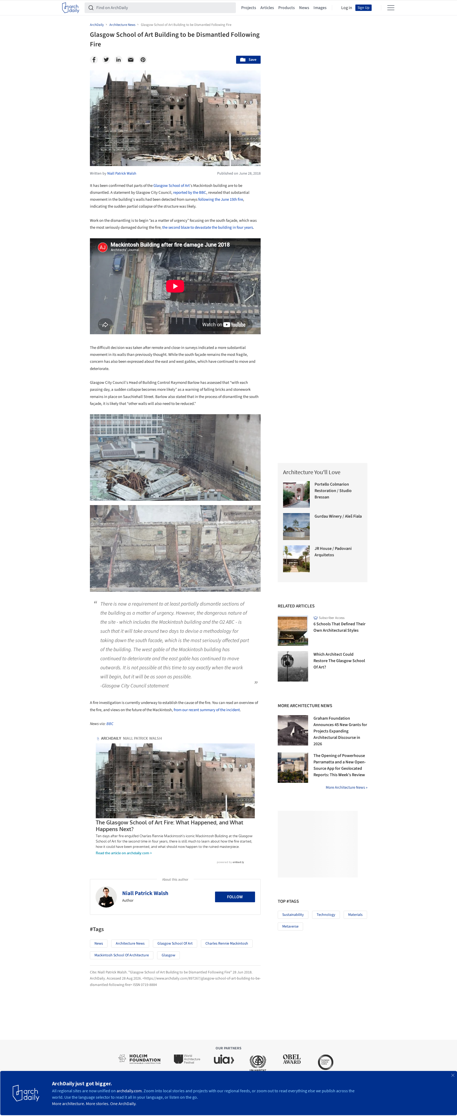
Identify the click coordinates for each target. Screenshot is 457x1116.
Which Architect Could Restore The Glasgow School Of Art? (339, 660)
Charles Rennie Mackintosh (226, 943)
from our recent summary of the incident (207, 710)
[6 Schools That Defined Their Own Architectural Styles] (293, 630)
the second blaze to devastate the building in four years (207, 227)
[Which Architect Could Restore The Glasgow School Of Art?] (293, 666)
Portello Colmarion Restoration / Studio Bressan (333, 490)
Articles (267, 8)
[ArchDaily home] (70, 7)
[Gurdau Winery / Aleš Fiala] (296, 526)
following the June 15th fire (220, 199)
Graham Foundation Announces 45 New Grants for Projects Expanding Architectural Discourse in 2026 (340, 731)
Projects (248, 8)
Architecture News (130, 943)
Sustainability (293, 914)
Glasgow (168, 955)
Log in (346, 8)
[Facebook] (94, 60)
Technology (326, 914)
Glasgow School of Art (171, 185)
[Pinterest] (143, 60)
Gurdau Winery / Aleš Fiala (338, 516)
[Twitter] (106, 60)
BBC (109, 724)
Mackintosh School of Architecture (121, 955)
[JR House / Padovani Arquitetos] (296, 558)
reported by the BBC (189, 192)
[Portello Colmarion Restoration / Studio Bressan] (296, 494)
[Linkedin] (118, 60)
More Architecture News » (346, 787)
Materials (355, 914)
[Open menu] (391, 7)
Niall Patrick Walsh (145, 893)
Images (320, 8)
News (304, 8)
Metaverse (290, 926)
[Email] (131, 60)
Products (286, 8)
